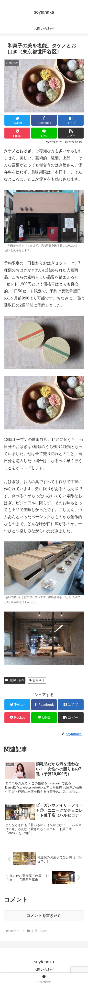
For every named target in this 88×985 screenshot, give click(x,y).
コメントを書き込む (44, 915)
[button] (71, 133)
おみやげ (38, 680)
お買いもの (16, 680)
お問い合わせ (44, 969)
